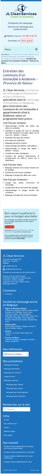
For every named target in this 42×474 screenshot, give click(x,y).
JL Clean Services (17, 54)
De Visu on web (35, 470)
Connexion (8, 294)
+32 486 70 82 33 (29, 36)
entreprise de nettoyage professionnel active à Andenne (21, 93)
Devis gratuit (26, 41)
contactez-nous (9, 232)
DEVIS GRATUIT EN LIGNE (22, 230)
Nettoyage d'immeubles (17, 57)
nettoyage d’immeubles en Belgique (21, 101)
